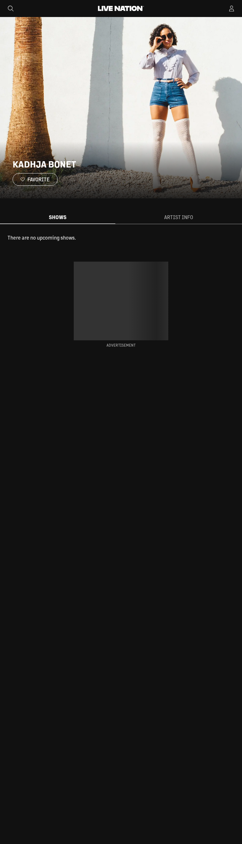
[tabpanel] (121, 237)
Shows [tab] (57, 217)
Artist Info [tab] (178, 217)
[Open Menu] (231, 8)
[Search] (10, 8)
